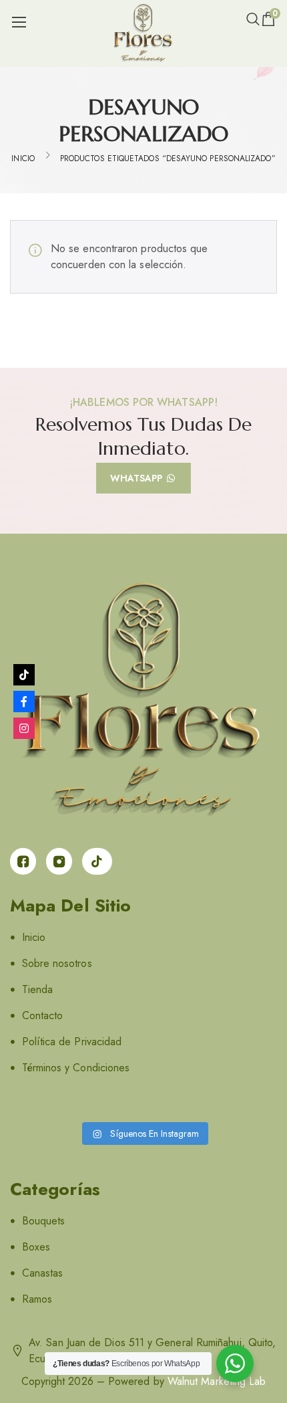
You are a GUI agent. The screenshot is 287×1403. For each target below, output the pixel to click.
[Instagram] (24, 728)
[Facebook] (24, 701)
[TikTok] (24, 674)
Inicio (22, 158)
